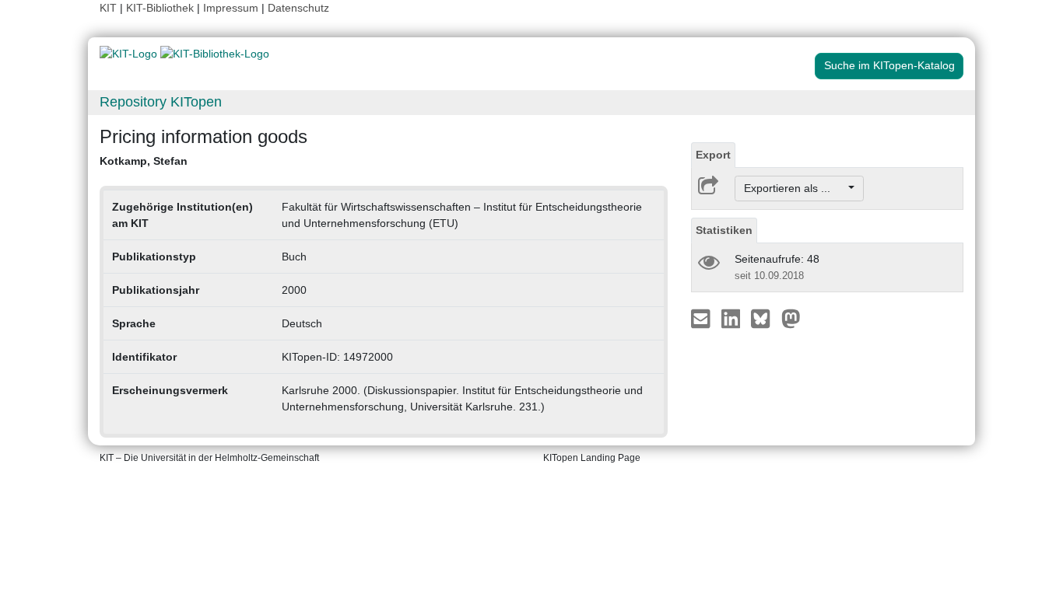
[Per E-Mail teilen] (702, 318)
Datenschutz (298, 8)
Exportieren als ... (795, 188)
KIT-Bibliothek (161, 8)
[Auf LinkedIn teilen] (733, 318)
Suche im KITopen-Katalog (889, 65)
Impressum (230, 8)
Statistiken (724, 230)
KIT (108, 8)
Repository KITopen (161, 102)
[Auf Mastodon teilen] (791, 318)
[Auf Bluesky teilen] (764, 318)
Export (713, 154)
